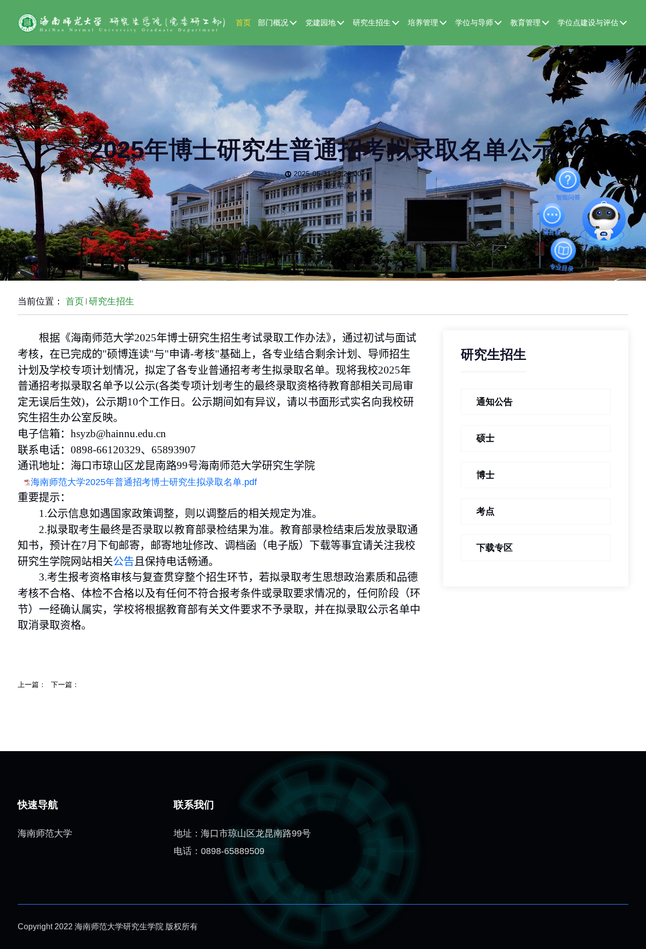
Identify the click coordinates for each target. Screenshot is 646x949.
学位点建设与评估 (588, 22)
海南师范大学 (45, 833)
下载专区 (494, 548)
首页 (243, 22)
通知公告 (494, 402)
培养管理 (423, 22)
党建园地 (320, 22)
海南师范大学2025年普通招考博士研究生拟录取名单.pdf (144, 482)
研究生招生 (372, 22)
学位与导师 (474, 22)
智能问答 (568, 179)
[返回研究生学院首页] (122, 22)
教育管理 (525, 22)
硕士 (485, 438)
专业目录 (568, 255)
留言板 (552, 217)
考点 (485, 511)
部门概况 (273, 22)
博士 (485, 475)
